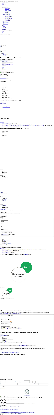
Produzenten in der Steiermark (8, 18)
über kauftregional (27, 403)
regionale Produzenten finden (6, 14)
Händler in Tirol (6, 12)
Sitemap (11, 409)
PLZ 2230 (6, 198)
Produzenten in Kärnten (7, 15)
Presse (4, 26)
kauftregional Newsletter (9, 412)
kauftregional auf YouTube (32, 412)
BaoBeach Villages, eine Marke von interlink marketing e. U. (34, 249)
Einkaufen (2, 169)
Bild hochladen (3, 63)
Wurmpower (10, 251)
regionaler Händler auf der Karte (4, 104)
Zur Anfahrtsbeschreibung (5, 242)
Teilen (2, 337)
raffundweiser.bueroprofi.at (5, 61)
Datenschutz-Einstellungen (32, 403)
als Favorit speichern (4, 62)
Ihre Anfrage (2, 221)
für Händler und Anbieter (6, 22)
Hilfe (2, 32)
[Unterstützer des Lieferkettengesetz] (27, 394)
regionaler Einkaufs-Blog (3, 412)
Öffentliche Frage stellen (4, 341)
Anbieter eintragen (2, 406)
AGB (8, 323)
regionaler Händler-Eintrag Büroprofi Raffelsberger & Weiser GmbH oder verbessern (11, 348)
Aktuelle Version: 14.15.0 (21, 413)
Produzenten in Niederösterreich (8, 16)
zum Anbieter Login (7, 406)
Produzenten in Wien (7, 20)
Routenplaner (1, 192)
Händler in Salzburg (7, 11)
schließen (7, 75)
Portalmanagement (14, 409)
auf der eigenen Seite (27, 348)
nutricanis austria (27, 124)
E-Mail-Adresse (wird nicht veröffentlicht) (6, 319)
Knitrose (9, 252)
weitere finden (23, 345)
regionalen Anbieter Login (5, 2)
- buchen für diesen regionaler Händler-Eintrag (39, 348)
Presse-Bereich (14, 412)
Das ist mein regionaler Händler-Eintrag (9, 352)
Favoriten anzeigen (4, 339)
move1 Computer (12, 126)
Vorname (2, 223)
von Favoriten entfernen (9, 62)
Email (1, 226)
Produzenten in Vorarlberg (8, 19)
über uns (3, 25)
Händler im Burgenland (7, 8)
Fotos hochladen (4, 340)
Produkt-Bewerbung (5, 24)
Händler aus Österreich (3, 403)
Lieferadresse (2, 229)
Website (2, 218)
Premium (1, 119)
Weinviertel (3, 206)
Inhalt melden (29, 254)
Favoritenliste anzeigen (3, 75)
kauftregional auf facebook (25, 412)
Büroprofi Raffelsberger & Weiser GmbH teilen (7, 64)
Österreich (4, 200)
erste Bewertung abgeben (3, 81)
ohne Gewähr (26, 254)
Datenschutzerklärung (4, 234)
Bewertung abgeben (4, 338)
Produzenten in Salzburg (7, 17)
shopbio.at (10, 123)
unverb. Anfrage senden (3, 60)
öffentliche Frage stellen (10, 315)
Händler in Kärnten (7, 9)
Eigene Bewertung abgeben (3, 212)
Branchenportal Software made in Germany (9, 413)
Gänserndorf (4, 199)
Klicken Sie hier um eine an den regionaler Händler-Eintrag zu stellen (10, 313)
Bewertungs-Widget (18, 406)
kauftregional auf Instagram (19, 412)
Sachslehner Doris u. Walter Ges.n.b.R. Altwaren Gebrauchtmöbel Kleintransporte (34, 125)
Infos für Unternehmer (4, 21)
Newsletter (4, 27)
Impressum (1, 409)
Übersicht (3, 67)
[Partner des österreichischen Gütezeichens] (27, 395)
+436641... (5, 240)
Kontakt (3, 3)
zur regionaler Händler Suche (3, 71)
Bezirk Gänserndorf (4, 205)
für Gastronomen (5, 23)
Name (1, 318)
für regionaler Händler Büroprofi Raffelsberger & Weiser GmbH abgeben (9, 345)
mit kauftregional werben (13, 406)
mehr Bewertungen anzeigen (4, 216)
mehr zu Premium (2, 122)
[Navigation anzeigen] (0, 336)
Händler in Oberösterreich (8, 10)
